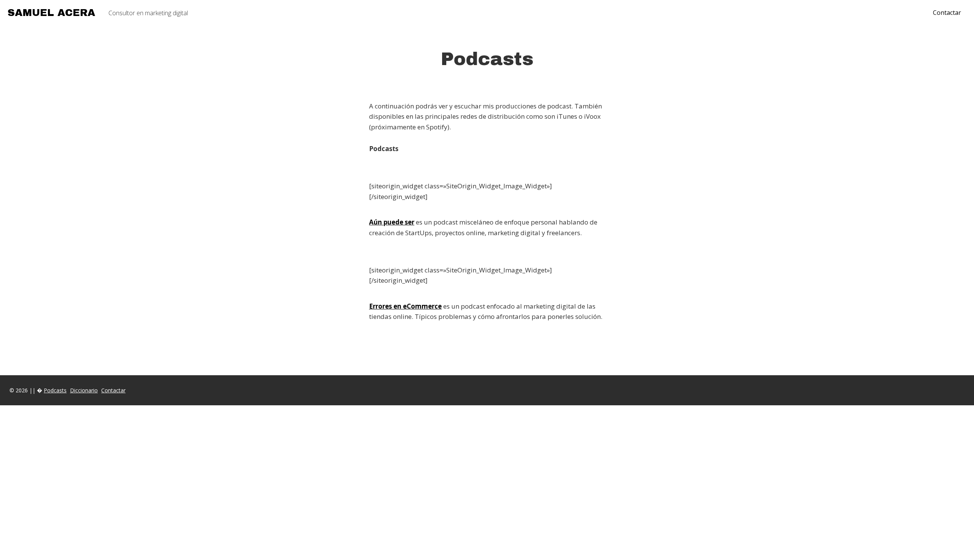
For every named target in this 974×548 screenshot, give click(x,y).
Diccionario (84, 390)
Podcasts (55, 390)
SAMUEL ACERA (51, 12)
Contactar (113, 390)
